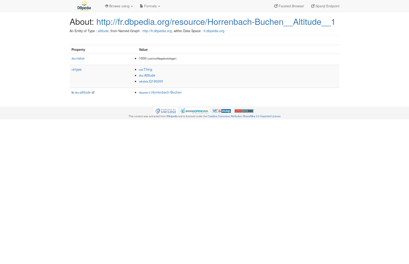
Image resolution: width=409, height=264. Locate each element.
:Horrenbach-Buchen (160, 92)
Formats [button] (150, 6)
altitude (103, 30)
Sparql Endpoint (327, 6)
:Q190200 (151, 81)
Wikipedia (172, 116)
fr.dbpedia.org (214, 30)
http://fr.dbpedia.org (157, 30)
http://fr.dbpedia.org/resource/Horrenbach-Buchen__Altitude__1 (216, 21)
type (76, 69)
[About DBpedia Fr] (84, 6)
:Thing (145, 69)
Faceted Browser (291, 6)
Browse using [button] (119, 6)
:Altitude (147, 75)
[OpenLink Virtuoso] (165, 110)
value (77, 58)
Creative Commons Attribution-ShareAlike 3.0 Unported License (244, 116)
